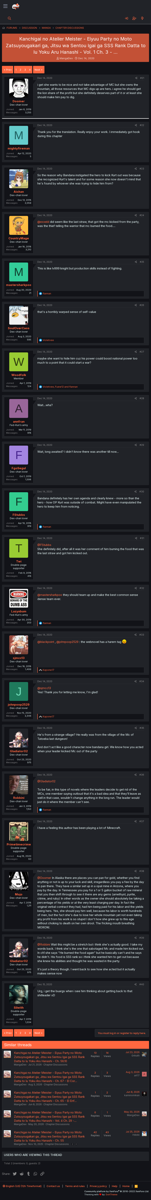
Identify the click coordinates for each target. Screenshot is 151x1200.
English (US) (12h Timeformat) (23, 1186)
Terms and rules (75, 1186)
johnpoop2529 (18, 704)
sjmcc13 (19, 658)
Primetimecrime (19, 844)
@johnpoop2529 (67, 642)
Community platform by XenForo (116, 1191)
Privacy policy (98, 1186)
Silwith (19, 1007)
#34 (141, 681)
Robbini (18, 798)
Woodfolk (18, 375)
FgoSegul (19, 468)
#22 (142, 125)
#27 (142, 351)
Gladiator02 (19, 751)
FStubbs (19, 515)
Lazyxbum (18, 611)
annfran (19, 421)
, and (60, 386)
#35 (142, 727)
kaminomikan (132, 1095)
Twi (18, 561)
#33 (141, 634)
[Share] (136, 78)
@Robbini (43, 944)
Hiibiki (136, 1134)
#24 (142, 215)
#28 (142, 398)
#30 (141, 491)
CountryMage (18, 238)
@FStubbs (44, 545)
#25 (142, 261)
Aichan (19, 192)
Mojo (18, 894)
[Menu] (5, 6)
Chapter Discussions (55, 1064)
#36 (141, 774)
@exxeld (43, 222)
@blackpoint (45, 642)
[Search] (10, 18)
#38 (141, 871)
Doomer (19, 101)
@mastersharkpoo (49, 595)
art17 (137, 1075)
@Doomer (44, 878)
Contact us (53, 1186)
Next (37, 69)
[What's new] (142, 18)
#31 (142, 538)
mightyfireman (19, 148)
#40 (141, 984)
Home (126, 1186)
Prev (9, 69)
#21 (142, 77)
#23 (142, 168)
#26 (142, 305)
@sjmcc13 (44, 688)
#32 (142, 588)
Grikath (136, 1055)
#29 (142, 444)
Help (114, 1186)
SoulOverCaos (18, 328)
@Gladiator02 (46, 781)
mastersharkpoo (18, 285)
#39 (141, 937)
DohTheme (111, 1194)
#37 (141, 821)
